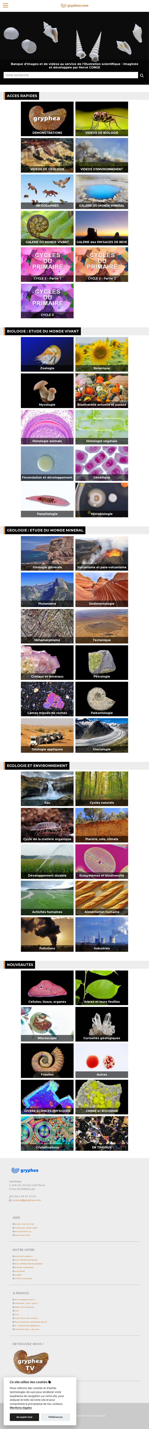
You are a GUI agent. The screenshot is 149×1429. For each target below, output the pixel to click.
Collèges (19, 1271)
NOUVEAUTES (20, 964)
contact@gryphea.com (26, 1200)
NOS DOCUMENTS (23, 1256)
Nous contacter (24, 1224)
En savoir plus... (23, 1232)
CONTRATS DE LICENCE (26, 1318)
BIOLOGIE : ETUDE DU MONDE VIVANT (43, 331)
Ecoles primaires (24, 1267)
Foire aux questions (25, 1228)
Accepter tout (24, 1417)
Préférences (56, 1417)
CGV (16, 1311)
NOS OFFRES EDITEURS (26, 1260)
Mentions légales (24, 1307)
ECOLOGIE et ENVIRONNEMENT (37, 765)
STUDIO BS (98, 1415)
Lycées (18, 1275)
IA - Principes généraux (27, 1326)
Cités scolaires (23, 1279)
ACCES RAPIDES (22, 96)
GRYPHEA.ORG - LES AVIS (26, 1329)
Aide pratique (22, 1235)
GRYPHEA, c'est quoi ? (26, 1303)
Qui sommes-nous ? (25, 1300)
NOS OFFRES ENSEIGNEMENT (28, 1264)
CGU (16, 1315)
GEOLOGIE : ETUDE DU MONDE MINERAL (45, 530)
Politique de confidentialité (30, 1322)
